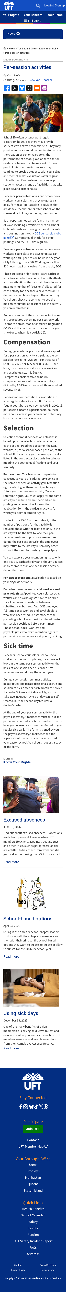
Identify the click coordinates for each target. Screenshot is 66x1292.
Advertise (33, 1254)
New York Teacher (40, 80)
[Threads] (46, 1108)
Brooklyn (33, 1171)
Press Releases (48, 1265)
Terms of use (47, 1269)
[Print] (44, 88)
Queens (33, 1184)
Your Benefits (33, 15)
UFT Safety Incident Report (33, 1241)
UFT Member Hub (31, 1146)
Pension (33, 1234)
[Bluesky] (31, 1109)
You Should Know (27, 48)
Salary (33, 1221)
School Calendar (33, 1215)
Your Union (55, 15)
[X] (41, 1108)
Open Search (38, 6)
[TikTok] (36, 1108)
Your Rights (11, 15)
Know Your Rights (49, 48)
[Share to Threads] (29, 88)
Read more (11, 862)
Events (33, 1228)
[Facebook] (21, 1108)
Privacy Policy (18, 1269)
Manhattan (33, 1177)
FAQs (33, 1247)
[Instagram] (26, 1108)
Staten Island (33, 1190)
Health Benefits (33, 1209)
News (12, 48)
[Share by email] (37, 88)
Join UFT (33, 1129)
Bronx (33, 1164)
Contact (33, 1140)
